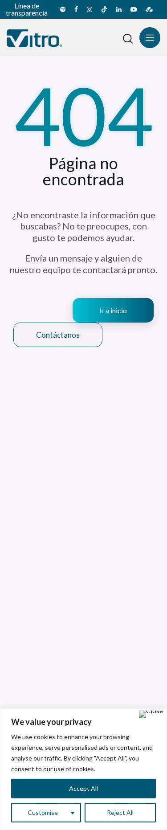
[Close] (151, 714)
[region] (83, 769)
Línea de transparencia (27, 9)
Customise (43, 812)
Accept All (83, 788)
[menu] (149, 37)
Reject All (120, 812)
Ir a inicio (113, 310)
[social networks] (63, 10)
